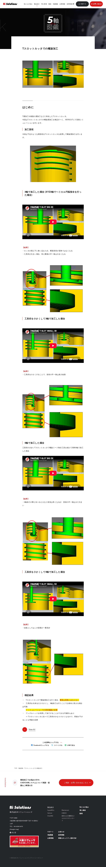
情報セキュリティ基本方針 (67, 838)
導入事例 (44, 4)
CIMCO (64, 813)
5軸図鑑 (55, 4)
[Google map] (14, 829)
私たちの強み (28, 4)
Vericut (49, 813)
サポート (50, 832)
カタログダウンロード (68, 819)
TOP (15, 768)
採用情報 (69, 4)
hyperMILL (50, 810)
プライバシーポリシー (36, 858)
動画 (50, 4)
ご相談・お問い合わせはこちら (76, 782)
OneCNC (50, 816)
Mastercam (65, 810)
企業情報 (62, 4)
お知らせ (61, 832)
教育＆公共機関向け (68, 816)
